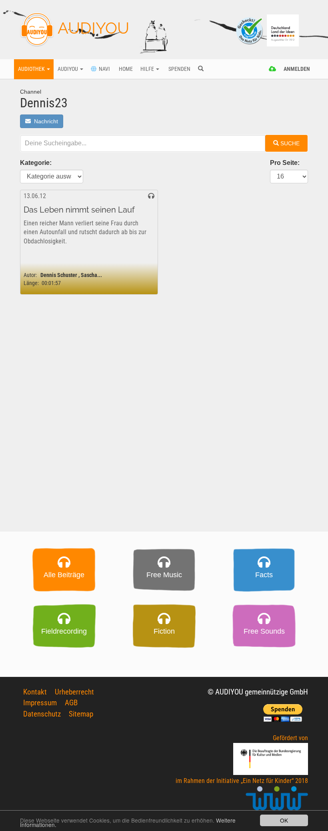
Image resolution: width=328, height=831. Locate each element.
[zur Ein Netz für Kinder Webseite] (277, 801)
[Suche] (200, 69)
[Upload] (272, 69)
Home (125, 69)
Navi (103, 69)
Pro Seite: (285, 162)
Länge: (31, 283)
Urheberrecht (74, 692)
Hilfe (147, 69)
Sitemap (81, 714)
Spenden (178, 69)
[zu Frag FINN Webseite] (250, 29)
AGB (71, 702)
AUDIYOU (91, 27)
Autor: (30, 275)
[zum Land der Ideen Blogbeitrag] (283, 29)
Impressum (40, 702)
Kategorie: (36, 162)
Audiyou (68, 69)
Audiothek (32, 69)
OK (284, 820)
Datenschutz (42, 714)
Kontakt (35, 692)
